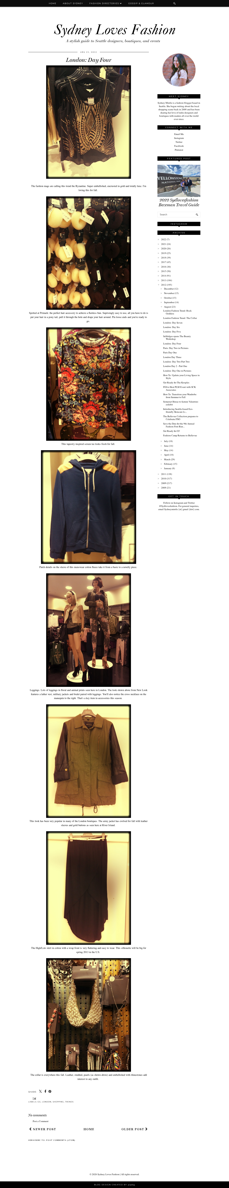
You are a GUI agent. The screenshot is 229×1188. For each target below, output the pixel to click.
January (168, 468)
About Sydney (73, 3)
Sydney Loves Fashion (109, 1174)
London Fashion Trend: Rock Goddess (177, 312)
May (166, 450)
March (167, 459)
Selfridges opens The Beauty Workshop (177, 338)
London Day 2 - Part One (175, 366)
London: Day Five (172, 331)
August (167, 306)
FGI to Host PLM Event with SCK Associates (179, 388)
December (169, 288)
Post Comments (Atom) (60, 1140)
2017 (163, 262)
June (166, 445)
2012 (163, 284)
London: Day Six (171, 327)
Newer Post (44, 1129)
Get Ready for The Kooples (176, 382)
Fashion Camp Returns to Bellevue (180, 435)
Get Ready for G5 (171, 431)
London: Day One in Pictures (177, 370)
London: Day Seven (172, 322)
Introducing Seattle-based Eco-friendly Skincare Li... (178, 410)
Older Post (133, 1129)
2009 (163, 483)
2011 (163, 474)
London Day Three (172, 357)
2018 (163, 257)
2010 (163, 478)
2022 (163, 239)
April (166, 454)
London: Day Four (172, 343)
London (46, 1102)
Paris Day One (170, 352)
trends (69, 1102)
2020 (163, 248)
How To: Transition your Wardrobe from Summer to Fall (179, 396)
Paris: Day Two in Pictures (175, 348)
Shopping (58, 1102)
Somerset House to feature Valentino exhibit (180, 403)
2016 (163, 266)
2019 (163, 253)
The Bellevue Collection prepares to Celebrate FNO (180, 418)
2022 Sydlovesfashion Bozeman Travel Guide (179, 202)
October (168, 297)
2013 (163, 280)
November (169, 293)
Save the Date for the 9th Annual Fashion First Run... (178, 425)
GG (39, 1102)
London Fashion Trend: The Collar (180, 318)
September (169, 302)
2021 (163, 244)
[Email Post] (34, 1098)
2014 (163, 275)
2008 (163, 487)
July (166, 441)
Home (52, 3)
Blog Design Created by (114, 1185)
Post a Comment (40, 1121)
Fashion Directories (104, 3)
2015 (163, 271)
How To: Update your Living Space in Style (181, 377)
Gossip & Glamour (141, 3)
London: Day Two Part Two (176, 361)
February (168, 463)
